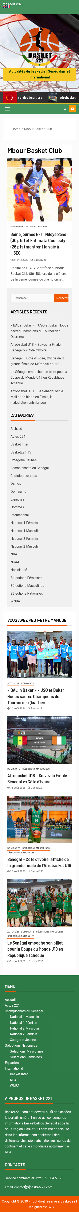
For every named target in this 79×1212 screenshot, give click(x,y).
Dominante (17, 226)
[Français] (9, 6)
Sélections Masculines (27, 586)
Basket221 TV (21, 452)
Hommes (17, 507)
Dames (16, 484)
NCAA (15, 562)
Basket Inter (19, 444)
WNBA (15, 601)
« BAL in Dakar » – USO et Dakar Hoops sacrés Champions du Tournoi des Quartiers (39, 331)
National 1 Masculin (25, 531)
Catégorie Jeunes (24, 460)
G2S (51, 1207)
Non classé (19, 570)
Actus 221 (18, 437)
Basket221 (40, 259)
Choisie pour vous (24, 476)
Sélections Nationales (27, 593)
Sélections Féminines (27, 578)
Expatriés (17, 499)
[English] (5, 6)
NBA (14, 554)
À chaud (16, 429)
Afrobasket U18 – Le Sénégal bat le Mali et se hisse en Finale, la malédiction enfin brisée (37, 397)
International (20, 515)
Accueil (10, 1000)
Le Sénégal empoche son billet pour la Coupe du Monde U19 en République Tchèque (39, 377)
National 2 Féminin (24, 539)
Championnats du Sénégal (30, 468)
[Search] (65, 109)
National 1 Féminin (36, 226)
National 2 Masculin (25, 546)
